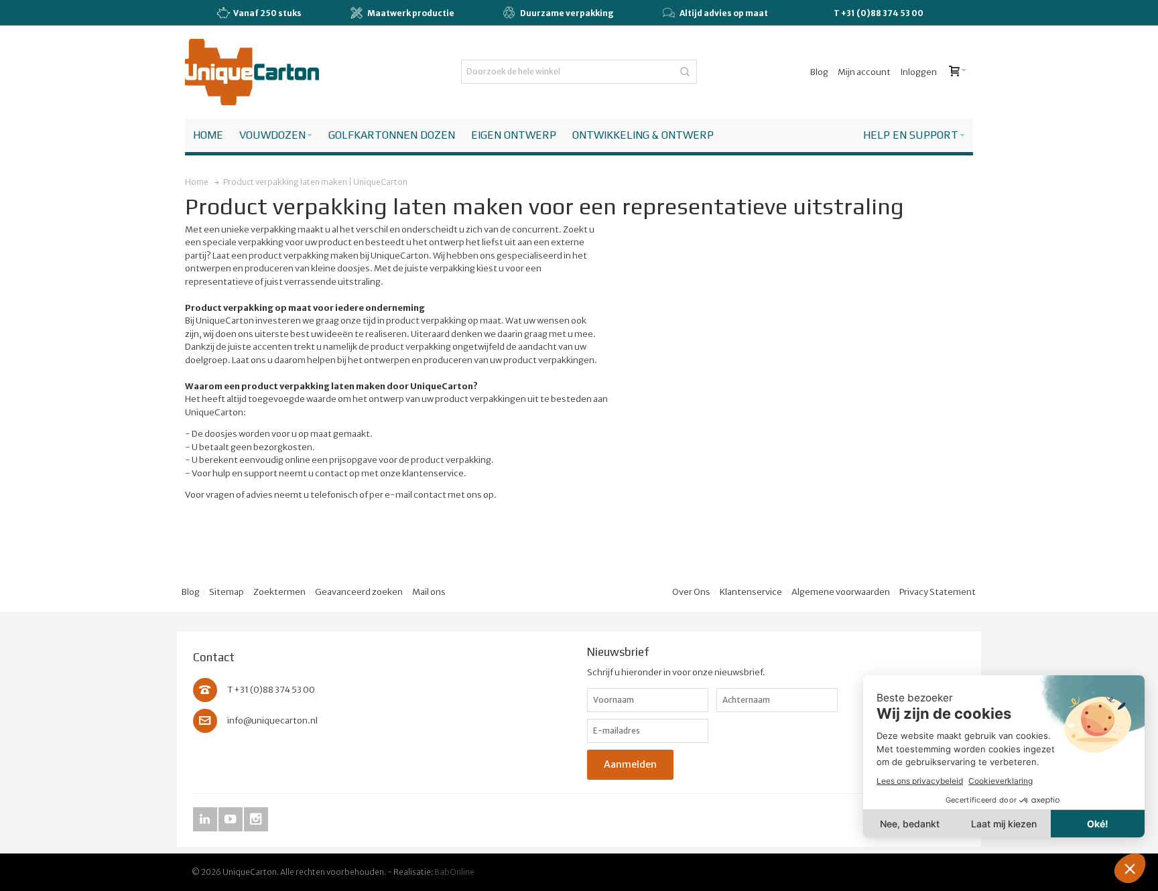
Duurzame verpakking (567, 13)
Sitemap (226, 592)
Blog (819, 72)
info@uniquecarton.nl (272, 720)
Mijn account (864, 72)
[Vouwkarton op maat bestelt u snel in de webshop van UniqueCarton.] (252, 72)
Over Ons (691, 592)
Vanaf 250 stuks (267, 13)
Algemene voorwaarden (840, 592)
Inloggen (918, 72)
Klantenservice (751, 592)
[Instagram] (256, 819)
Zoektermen (279, 592)
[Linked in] (205, 819)
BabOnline (454, 872)
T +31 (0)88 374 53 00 (878, 13)
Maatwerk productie (410, 13)
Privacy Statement (937, 592)
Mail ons (429, 592)
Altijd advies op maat (724, 13)
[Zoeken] (684, 71)
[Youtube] (231, 819)
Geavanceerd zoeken (359, 592)
